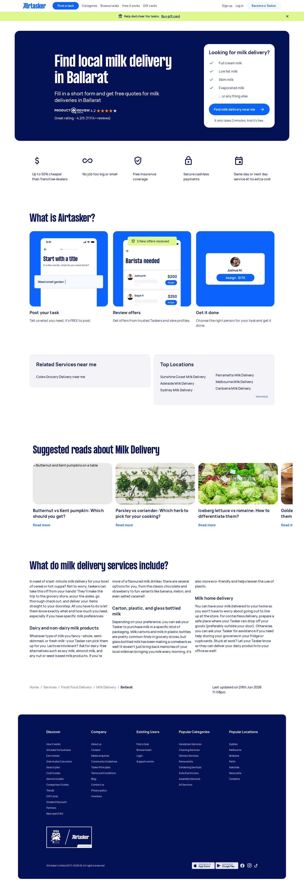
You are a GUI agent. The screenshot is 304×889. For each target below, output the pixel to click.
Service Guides (54, 779)
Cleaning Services (189, 750)
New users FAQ (54, 813)
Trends (50, 790)
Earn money (53, 755)
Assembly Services (189, 779)
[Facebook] (242, 865)
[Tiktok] (256, 865)
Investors (96, 796)
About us (96, 744)
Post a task (65, 6)
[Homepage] (34, 6)
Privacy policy (99, 790)
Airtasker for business (58, 750)
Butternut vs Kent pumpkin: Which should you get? (68, 513)
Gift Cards (52, 796)
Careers (95, 750)
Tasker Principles (100, 767)
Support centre (145, 761)
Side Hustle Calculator (59, 761)
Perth (232, 761)
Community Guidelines (104, 761)
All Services (185, 784)
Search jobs (53, 767)
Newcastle (235, 773)
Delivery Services (188, 755)
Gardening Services (190, 767)
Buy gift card (170, 16)
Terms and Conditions (103, 773)
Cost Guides (53, 773)
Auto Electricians (189, 773)
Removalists (186, 761)
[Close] (287, 16)
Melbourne (235, 750)
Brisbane (234, 755)
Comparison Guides (57, 784)
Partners (51, 808)
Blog (93, 779)
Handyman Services (190, 744)
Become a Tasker (264, 6)
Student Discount (56, 802)
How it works (53, 744)
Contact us (97, 784)
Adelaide (234, 767)
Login (139, 755)
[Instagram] (249, 865)
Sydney (233, 744)
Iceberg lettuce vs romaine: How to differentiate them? (233, 513)
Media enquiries (100, 755)
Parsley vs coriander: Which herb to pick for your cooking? (152, 513)
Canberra (234, 779)
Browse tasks (143, 750)
